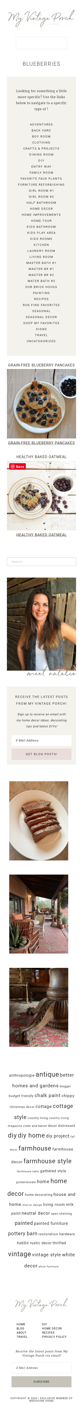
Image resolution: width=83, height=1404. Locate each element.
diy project (58, 1136)
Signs (41, 329)
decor (52, 1126)
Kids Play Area (41, 233)
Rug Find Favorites (41, 305)
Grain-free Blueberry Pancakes (41, 365)
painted (24, 1223)
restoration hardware (57, 1234)
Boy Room (41, 136)
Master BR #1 (41, 269)
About (22, 1332)
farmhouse (34, 1148)
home (43, 1181)
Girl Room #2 (41, 196)
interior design (32, 1205)
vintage (19, 1254)
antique (47, 1074)
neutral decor (36, 1213)
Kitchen (41, 245)
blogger (65, 1086)
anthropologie (22, 1075)
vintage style (46, 1254)
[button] (41, 43)
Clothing (41, 142)
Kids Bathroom (41, 226)
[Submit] (72, 561)
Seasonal (41, 311)
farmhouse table (28, 1171)
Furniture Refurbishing (41, 184)
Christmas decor (22, 1107)
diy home (31, 1135)
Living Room (41, 257)
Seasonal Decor (41, 317)
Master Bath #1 (41, 263)
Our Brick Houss (41, 287)
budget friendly (21, 1096)
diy (12, 1135)
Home (21, 1324)
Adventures (41, 124)
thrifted (59, 1243)
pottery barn (23, 1233)
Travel (41, 335)
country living (38, 1118)
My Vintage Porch (41, 18)
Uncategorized (41, 341)
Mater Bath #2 (41, 281)
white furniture (49, 1266)
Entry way (41, 166)
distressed (66, 1126)
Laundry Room (41, 251)
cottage (44, 1106)
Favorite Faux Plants (41, 178)
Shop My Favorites (41, 323)
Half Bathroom (41, 202)
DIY (41, 160)
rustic (23, 1242)
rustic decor (41, 1243)
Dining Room (41, 154)
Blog (20, 1328)
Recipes (41, 299)
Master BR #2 (41, 275)
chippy (68, 1096)
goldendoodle (26, 1182)
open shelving (61, 1213)
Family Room (41, 172)
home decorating (39, 1195)
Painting (41, 293)
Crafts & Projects (41, 148)
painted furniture (51, 1223)
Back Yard (41, 130)
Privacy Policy (54, 1336)
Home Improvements (41, 214)
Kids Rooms (41, 239)
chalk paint (48, 1095)
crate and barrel (35, 1126)
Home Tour (41, 220)
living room (54, 1204)
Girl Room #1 (41, 190)
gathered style (53, 1171)
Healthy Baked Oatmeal (41, 457)
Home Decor (41, 208)
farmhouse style (48, 1161)
